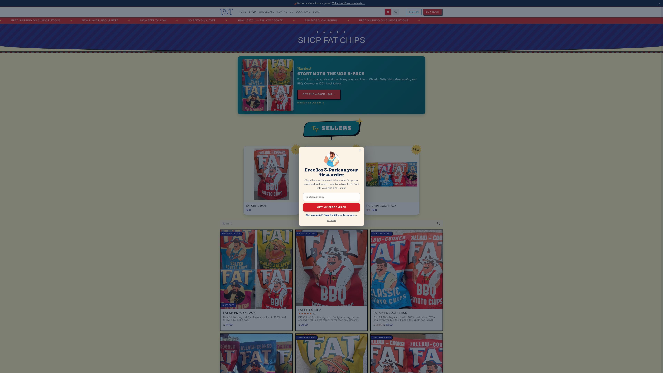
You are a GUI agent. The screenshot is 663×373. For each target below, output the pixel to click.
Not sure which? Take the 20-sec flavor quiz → (331, 215)
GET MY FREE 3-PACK (331, 207)
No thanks (331, 220)
